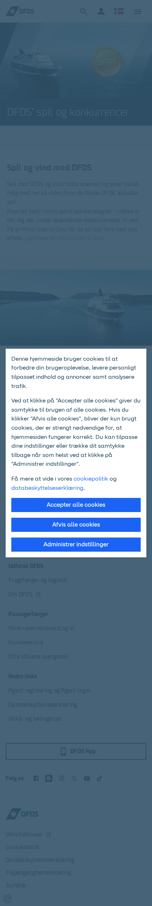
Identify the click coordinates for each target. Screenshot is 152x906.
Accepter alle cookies (76, 504)
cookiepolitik (92, 478)
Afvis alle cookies (76, 524)
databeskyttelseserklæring (47, 487)
